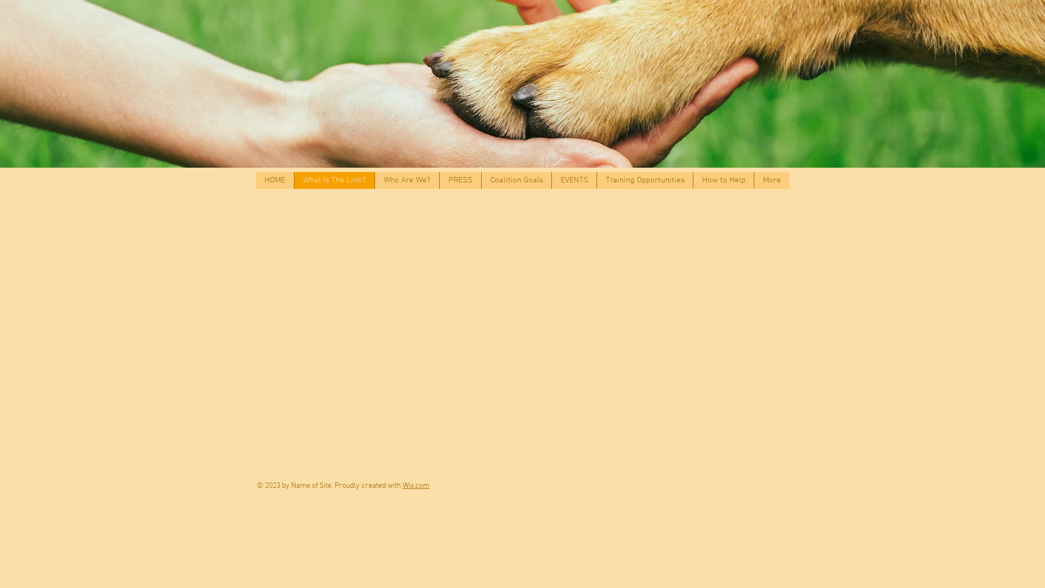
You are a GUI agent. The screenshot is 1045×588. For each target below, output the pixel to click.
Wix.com (416, 486)
